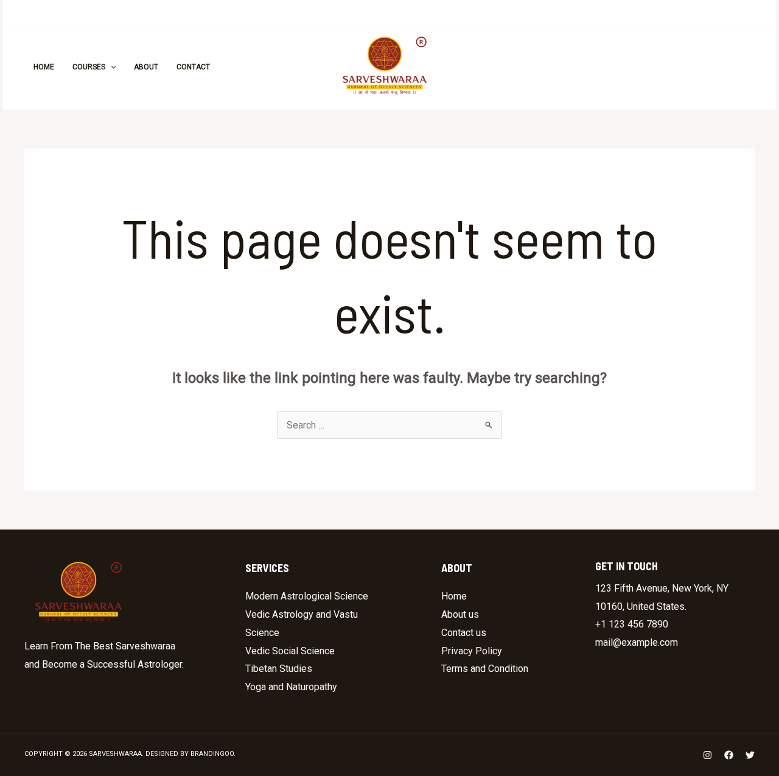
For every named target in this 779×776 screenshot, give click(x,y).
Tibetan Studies (278, 668)
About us (460, 614)
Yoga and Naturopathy (291, 687)
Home (454, 596)
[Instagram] (565, 67)
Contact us (463, 632)
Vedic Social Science (290, 651)
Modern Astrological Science (306, 596)
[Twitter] (619, 67)
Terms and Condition (484, 668)
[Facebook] (592, 67)
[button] (701, 67)
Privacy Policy (471, 651)
